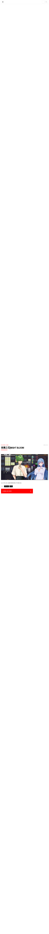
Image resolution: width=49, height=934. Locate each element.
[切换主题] (43, 2)
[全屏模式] (46, 2)
